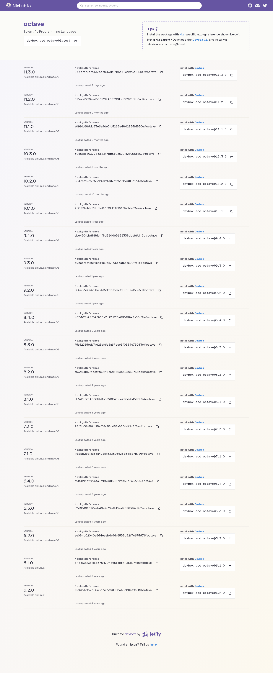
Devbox (199, 67)
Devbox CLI (200, 39)
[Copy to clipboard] (75, 41)
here (153, 644)
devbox (130, 634)
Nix (182, 34)
